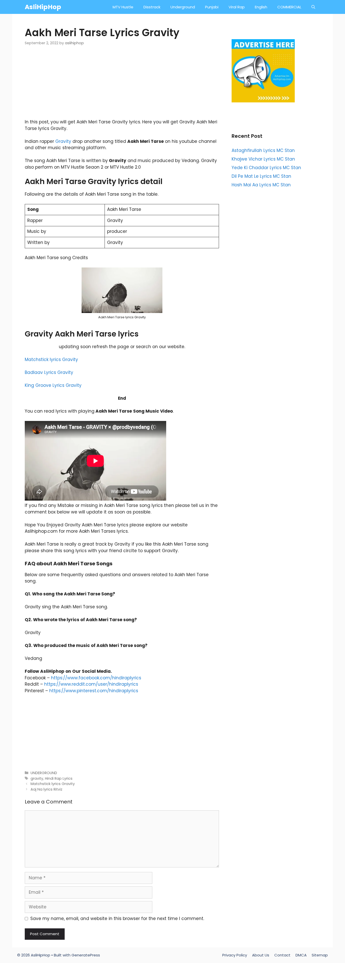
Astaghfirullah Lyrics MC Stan (263, 150)
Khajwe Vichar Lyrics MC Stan (263, 159)
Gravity (63, 141)
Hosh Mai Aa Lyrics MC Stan (261, 185)
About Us (260, 955)
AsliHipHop (43, 7)
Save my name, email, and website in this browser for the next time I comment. (117, 918)
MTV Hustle (123, 7)
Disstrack (151, 7)
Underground (182, 7)
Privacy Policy (234, 955)
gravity (37, 778)
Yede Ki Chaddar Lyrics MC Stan (266, 168)
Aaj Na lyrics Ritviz (46, 789)
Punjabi (211, 7)
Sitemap (320, 955)
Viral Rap (237, 7)
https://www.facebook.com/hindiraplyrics (96, 678)
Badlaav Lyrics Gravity (49, 372)
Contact (282, 955)
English (261, 7)
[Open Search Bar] (313, 7)
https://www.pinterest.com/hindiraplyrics (93, 691)
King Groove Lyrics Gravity (53, 385)
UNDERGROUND (44, 772)
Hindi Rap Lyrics (58, 778)
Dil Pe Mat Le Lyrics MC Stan (261, 176)
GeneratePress (85, 955)
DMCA (301, 955)
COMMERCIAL (289, 7)
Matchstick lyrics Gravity (51, 359)
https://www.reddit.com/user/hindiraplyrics (91, 684)
